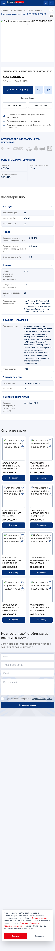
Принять (15, 936)
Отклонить (39, 936)
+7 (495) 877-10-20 (51, 3)
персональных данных (42, 698)
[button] (27, 207)
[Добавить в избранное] (39, 90)
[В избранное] (22, 440)
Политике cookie (39, 918)
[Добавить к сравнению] (48, 90)
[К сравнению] (22, 446)
